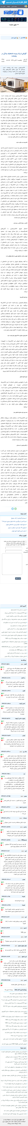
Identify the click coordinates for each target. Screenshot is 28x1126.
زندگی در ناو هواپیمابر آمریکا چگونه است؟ (15, 1084)
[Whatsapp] (15, 510)
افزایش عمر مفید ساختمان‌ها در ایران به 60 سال (14, 619)
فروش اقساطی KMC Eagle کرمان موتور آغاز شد (14, 1044)
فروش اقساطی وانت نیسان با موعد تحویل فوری (14, 632)
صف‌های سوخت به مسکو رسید (18, 626)
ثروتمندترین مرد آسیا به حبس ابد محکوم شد (14, 622)
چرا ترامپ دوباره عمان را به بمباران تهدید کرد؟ (14, 1087)
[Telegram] (12, 510)
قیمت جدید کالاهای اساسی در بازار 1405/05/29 (13, 647)
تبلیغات (8, 6)
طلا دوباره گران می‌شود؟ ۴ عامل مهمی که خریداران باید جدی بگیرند (16, 1063)
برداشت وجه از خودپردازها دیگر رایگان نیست (14, 997)
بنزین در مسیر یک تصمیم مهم (18, 610)
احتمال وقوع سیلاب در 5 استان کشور (16, 629)
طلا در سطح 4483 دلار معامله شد (17, 650)
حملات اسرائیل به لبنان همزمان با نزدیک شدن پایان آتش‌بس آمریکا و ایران (15, 1096)
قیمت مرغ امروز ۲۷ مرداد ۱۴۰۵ (18, 1036)
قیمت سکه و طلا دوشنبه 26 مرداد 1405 (16, 1026)
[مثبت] (1, 667)
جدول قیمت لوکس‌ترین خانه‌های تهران (16, 525)
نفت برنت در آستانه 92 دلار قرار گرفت (16, 653)
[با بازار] (13, 19)
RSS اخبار (23, 38)
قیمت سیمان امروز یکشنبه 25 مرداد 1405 (15, 1023)
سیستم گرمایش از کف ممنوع (18, 518)
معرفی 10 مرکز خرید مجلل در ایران (17, 528)
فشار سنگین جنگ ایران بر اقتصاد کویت (16, 616)
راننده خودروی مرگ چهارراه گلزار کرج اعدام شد (14, 1114)
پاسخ (22, 664)
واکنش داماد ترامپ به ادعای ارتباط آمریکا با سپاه (13, 1081)
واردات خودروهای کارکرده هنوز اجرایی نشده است (13, 635)
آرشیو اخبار (14, 38)
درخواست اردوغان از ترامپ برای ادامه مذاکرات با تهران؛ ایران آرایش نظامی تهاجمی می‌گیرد (14, 1091)
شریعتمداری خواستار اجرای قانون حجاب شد (15, 1111)
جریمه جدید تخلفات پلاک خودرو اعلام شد (15, 1032)
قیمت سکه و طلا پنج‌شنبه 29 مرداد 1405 (15, 638)
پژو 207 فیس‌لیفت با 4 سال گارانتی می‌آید (15, 613)
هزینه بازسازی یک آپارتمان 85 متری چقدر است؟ (13, 1000)
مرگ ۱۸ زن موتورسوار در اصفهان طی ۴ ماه (15, 1067)
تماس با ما (3, 6)
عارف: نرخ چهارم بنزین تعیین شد (18, 994)
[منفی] (1, 669)
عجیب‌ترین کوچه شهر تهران (19, 531)
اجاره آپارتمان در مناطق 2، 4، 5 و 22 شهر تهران (14, 1029)
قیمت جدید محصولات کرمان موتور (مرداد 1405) (14, 1017)
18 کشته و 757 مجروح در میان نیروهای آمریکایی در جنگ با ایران (16, 1058)
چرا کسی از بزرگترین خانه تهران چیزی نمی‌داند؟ (14, 521)
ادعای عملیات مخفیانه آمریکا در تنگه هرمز (15, 656)
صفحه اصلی (14, 6)
